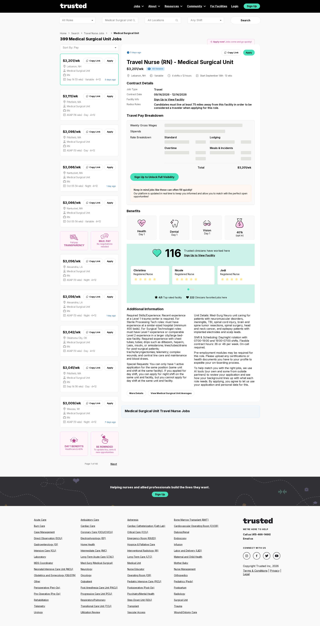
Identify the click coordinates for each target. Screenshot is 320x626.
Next (113, 464)
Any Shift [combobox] (196, 20)
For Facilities (218, 6)
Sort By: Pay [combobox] (71, 47)
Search (245, 20)
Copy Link (94, 60)
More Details (136, 393)
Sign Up (252, 6)
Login (234, 6)
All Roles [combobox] (67, 20)
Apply (110, 60)
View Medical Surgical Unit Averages (171, 393)
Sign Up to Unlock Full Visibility (154, 177)
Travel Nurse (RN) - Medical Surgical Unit (180, 62)
